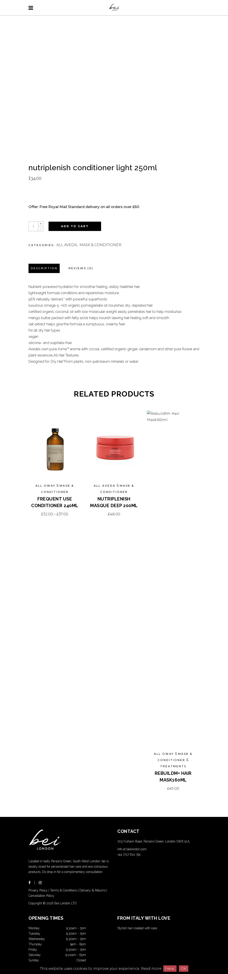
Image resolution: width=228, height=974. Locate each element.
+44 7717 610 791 (128, 854)
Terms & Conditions (63, 890)
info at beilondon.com (132, 849)
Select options (54, 514)
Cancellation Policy (41, 895)
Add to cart (75, 226)
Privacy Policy (38, 890)
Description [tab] (44, 268)
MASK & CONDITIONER (100, 245)
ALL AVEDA (66, 245)
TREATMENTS (173, 766)
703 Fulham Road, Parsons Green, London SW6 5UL (153, 841)
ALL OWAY (45, 485)
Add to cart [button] (114, 514)
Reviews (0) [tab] (81, 268)
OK (183, 968)
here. (170, 968)
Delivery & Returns (92, 890)
